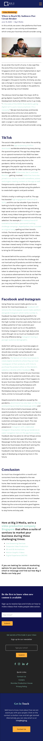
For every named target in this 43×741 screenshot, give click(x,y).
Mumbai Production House (21, 683)
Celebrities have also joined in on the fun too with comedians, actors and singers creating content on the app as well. (21, 178)
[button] (40, 4)
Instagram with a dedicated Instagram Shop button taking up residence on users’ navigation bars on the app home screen (21, 430)
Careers (22, 680)
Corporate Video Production (17, 546)
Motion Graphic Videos (15, 552)
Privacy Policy (21, 686)
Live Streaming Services (15, 543)
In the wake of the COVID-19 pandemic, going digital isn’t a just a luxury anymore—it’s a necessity (20, 107)
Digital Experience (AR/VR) (16, 555)
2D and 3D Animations (15, 549)
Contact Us (21, 676)
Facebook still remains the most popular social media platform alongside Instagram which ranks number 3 (21, 310)
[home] (8, 4)
